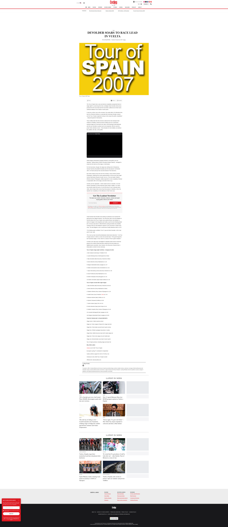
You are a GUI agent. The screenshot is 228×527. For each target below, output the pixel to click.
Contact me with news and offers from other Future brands (11, 510)
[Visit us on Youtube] (149, 1)
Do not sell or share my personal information (119, 514)
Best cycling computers (122, 500)
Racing (94, 7)
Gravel (121, 7)
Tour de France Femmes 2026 (139, 10)
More (139, 7)
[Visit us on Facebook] (147, 1)
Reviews (100, 7)
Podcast (134, 7)
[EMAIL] (84, 365)
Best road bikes (120, 493)
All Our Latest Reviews (135, 493)
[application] (104, 145)
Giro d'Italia (106, 495)
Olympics (106, 500)
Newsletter (120, 100)
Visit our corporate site (129, 523)
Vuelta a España (107, 498)
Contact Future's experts (103, 512)
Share (90, 100)
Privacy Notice (90, 207)
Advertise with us (102, 514)
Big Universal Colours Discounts (95, 10)
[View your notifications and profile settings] (84, 3)
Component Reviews (134, 498)
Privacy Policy (15, 518)
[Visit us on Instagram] (144, 1)
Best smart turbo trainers (122, 498)
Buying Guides (107, 7)
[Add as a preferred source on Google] (114, 518)
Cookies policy (132, 512)
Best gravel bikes (121, 495)
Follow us (113, 100)
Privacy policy (124, 512)
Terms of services (102, 206)
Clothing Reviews (134, 500)
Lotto (102, 294)
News (89, 7)
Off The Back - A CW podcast (123, 10)
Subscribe (146, 4)
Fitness (115, 7)
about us (94, 512)
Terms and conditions (115, 512)
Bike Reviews (133, 495)
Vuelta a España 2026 (110, 10)
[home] (86, 7)
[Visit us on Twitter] (146, 1)
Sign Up (11, 513)
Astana (88, 348)
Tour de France (107, 493)
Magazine (127, 7)
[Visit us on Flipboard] (151, 1)
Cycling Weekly (107, 39)
